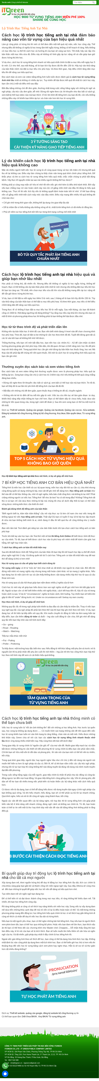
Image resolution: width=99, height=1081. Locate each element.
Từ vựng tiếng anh (57, 1016)
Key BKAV (43, 1016)
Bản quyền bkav (73, 413)
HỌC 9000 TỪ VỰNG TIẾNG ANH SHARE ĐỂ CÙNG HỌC (49, 18)
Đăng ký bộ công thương (44, 413)
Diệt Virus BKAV (29, 1016)
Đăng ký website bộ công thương (17, 413)
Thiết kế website (17, 410)
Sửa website (89, 410)
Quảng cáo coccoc (73, 410)
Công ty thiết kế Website (19, 2)
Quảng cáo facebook (54, 410)
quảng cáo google (34, 1013)
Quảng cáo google (34, 410)
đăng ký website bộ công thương (58, 1013)
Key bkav (61, 413)
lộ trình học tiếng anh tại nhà (49, 35)
